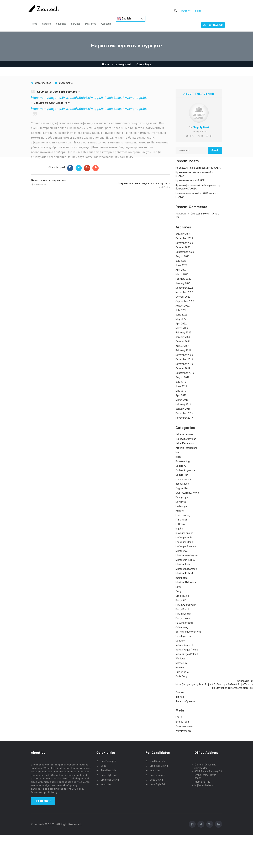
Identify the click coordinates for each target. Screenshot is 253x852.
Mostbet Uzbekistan (186, 582)
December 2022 (184, 287)
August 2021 (182, 346)
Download (181, 501)
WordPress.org (184, 731)
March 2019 (182, 399)
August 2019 (182, 377)
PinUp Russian (183, 613)
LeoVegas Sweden (186, 546)
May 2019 (181, 390)
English (126, 18)
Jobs (103, 765)
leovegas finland (184, 533)
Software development (188, 631)
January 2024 (183, 234)
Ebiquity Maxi (201, 127)
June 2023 (181, 265)
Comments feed (184, 726)
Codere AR (181, 465)
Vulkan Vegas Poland (187, 649)
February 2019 (183, 404)
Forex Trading (183, 515)
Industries (61, 23)
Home (34, 23)
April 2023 (181, 269)
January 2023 (183, 283)
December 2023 (184, 238)
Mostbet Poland (184, 573)
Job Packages (108, 761)
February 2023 (183, 278)
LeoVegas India (184, 537)
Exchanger (181, 506)
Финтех (180, 696)
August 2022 (182, 305)
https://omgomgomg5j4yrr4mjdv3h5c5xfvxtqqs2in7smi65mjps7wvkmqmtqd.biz (89, 97)
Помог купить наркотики (49, 180)
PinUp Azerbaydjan (186, 604)
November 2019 (184, 364)
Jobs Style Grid (109, 775)
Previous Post (40, 184)
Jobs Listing (156, 779)
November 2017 (184, 417)
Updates (180, 640)
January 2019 (183, 408)
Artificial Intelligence (186, 448)
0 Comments (66, 83)
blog (178, 452)
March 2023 (182, 274)
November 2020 (184, 355)
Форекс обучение (185, 701)
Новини (180, 667)
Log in (179, 717)
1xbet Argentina (184, 434)
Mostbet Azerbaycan (187, 555)
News (179, 586)
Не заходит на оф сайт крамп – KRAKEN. (198, 167)
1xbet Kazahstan (185, 443)
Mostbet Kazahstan (186, 569)
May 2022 (181, 319)
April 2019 (181, 395)
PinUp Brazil (182, 609)
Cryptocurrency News (187, 492)
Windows (180, 658)
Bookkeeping (183, 461)
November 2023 (184, 243)
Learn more (43, 801)
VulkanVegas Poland (187, 654)
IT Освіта (181, 524)
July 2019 (181, 381)
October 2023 (183, 247)
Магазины (181, 663)
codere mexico (184, 479)
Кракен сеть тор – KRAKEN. (191, 180)
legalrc (179, 528)
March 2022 (182, 328)
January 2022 (183, 337)
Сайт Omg (181, 676)
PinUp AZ (181, 600)
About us (106, 23)
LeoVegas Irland (184, 542)
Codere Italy (182, 474)
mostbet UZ (182, 578)
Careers (46, 23)
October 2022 (183, 296)
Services (75, 23)
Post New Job (108, 770)
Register (186, 10)
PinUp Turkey (183, 618)
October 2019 (183, 368)
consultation (182, 483)
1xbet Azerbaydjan (186, 439)
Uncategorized (123, 64)
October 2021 (183, 341)
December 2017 (184, 413)
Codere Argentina (185, 470)
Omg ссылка (182, 595)
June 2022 (181, 314)
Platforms (90, 23)
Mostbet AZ (182, 551)
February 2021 (183, 350)
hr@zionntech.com (204, 785)
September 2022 (185, 301)
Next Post (163, 187)
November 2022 (184, 292)
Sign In (198, 10)
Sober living (182, 627)
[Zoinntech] (45, 8)
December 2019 (184, 359)
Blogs (179, 456)
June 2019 (181, 386)
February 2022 (183, 332)
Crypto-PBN (182, 488)
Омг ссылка (182, 672)
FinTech (180, 510)
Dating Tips (182, 497)
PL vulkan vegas (184, 622)
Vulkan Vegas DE (185, 645)
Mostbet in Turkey (185, 560)
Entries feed (182, 721)
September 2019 (185, 373)
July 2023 (181, 260)
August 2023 (182, 256)
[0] (175, 11)
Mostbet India (183, 564)
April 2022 (181, 323)
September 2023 (185, 251)
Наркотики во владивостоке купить (144, 183)
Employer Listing (110, 779)
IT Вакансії (181, 519)
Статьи (180, 692)
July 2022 (181, 310)
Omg (178, 591)
